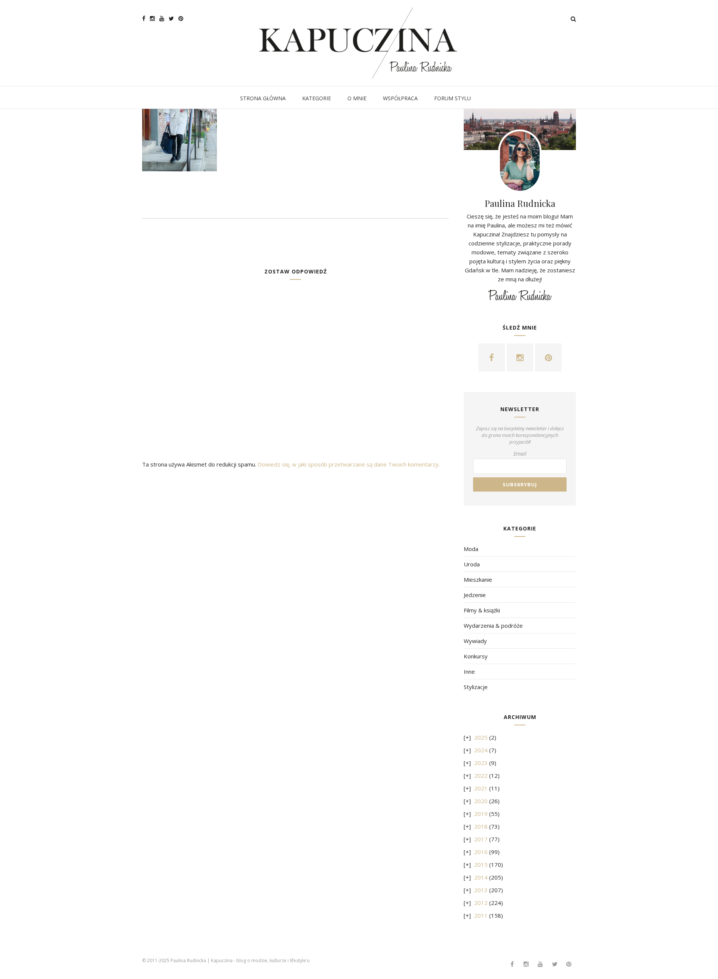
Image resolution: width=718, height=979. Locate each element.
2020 (481, 801)
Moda (471, 549)
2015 (481, 864)
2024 (481, 750)
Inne (469, 671)
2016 (481, 852)
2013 (481, 890)
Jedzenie (475, 595)
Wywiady (475, 641)
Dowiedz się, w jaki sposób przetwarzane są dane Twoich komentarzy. (349, 464)
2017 (481, 839)
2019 (481, 813)
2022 (481, 775)
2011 (481, 915)
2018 (481, 826)
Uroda (472, 564)
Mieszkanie (478, 579)
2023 (481, 763)
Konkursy (476, 656)
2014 (481, 877)
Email (520, 453)
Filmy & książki (482, 610)
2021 (481, 788)
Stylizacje (476, 687)
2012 (481, 902)
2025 (481, 737)
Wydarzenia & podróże (493, 625)
